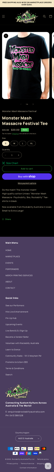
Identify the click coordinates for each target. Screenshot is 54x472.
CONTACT (10, 288)
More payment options (27, 183)
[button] (3, 16)
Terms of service (27, 463)
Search (9, 374)
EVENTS (9, 263)
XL (31, 143)
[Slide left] (21, 104)
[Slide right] (33, 104)
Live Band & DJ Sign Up (16, 330)
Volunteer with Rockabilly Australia (22, 343)
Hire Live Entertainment (17, 311)
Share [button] (8, 219)
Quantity (6, 149)
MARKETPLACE (13, 256)
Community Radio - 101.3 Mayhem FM (23, 355)
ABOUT (9, 281)
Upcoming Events (14, 324)
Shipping (15, 134)
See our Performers (15, 305)
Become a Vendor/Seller (17, 337)
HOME (8, 250)
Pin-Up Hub (11, 318)
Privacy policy (12, 463)
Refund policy (43, 459)
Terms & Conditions (15, 368)
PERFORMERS (12, 269)
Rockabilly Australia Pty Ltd (23, 459)
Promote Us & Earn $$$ (17, 362)
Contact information (28, 468)
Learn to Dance (13, 349)
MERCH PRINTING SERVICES (19, 275)
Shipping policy (43, 463)
